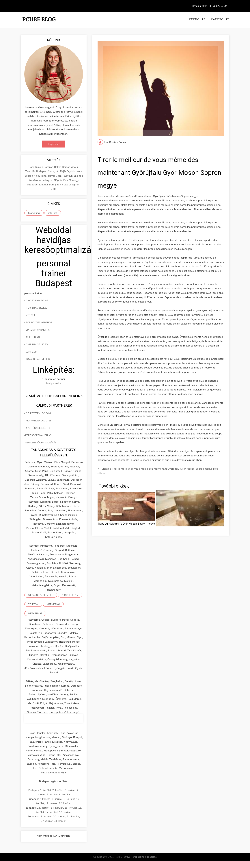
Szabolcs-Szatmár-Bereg (42, 184)
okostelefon (70, 595)
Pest (66, 180)
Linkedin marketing (38, 330)
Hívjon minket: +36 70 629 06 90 (209, 6)
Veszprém (74, 184)
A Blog (57, 124)
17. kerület (51, 812)
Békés (58, 166)
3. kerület (70, 790)
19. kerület (45, 816)
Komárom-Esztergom (41, 180)
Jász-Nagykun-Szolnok (69, 175)
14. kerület (57, 807)
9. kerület (69, 798)
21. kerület (73, 816)
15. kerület (71, 807)
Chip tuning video (37, 344)
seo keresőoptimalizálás (41, 442)
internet (52, 212)
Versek (30, 315)
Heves (52, 175)
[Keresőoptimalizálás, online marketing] (39, 23)
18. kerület (65, 812)
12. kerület (65, 803)
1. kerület (45, 790)
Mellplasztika (53, 383)
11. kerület (51, 803)
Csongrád (54, 171)
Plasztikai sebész (36, 308)
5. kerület (52, 794)
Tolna (60, 184)
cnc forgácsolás (37, 300)
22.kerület (47, 820)
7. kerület (44, 798)
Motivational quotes (38, 420)
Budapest (42, 171)
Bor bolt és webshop (39, 322)
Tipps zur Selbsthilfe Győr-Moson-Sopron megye (126, 523)
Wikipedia (31, 352)
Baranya (49, 166)
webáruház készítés (40, 595)
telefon (33, 604)
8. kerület (57, 798)
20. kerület (59, 816)
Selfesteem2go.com (38, 413)
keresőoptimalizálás (38, 435)
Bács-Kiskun (36, 166)
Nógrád (58, 180)
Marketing (34, 212)
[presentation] (218, 508)
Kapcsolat (220, 19)
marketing (53, 604)
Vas (66, 184)
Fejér (63, 171)
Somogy (74, 180)
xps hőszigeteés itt (38, 428)
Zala (53, 188)
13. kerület (43, 807)
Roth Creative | (136, 857)
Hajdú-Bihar (41, 175)
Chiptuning (33, 337)
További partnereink (38, 359)
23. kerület (60, 820)
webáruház (35, 613)
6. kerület (64, 794)
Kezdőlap (197, 19)
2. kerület (57, 790)
